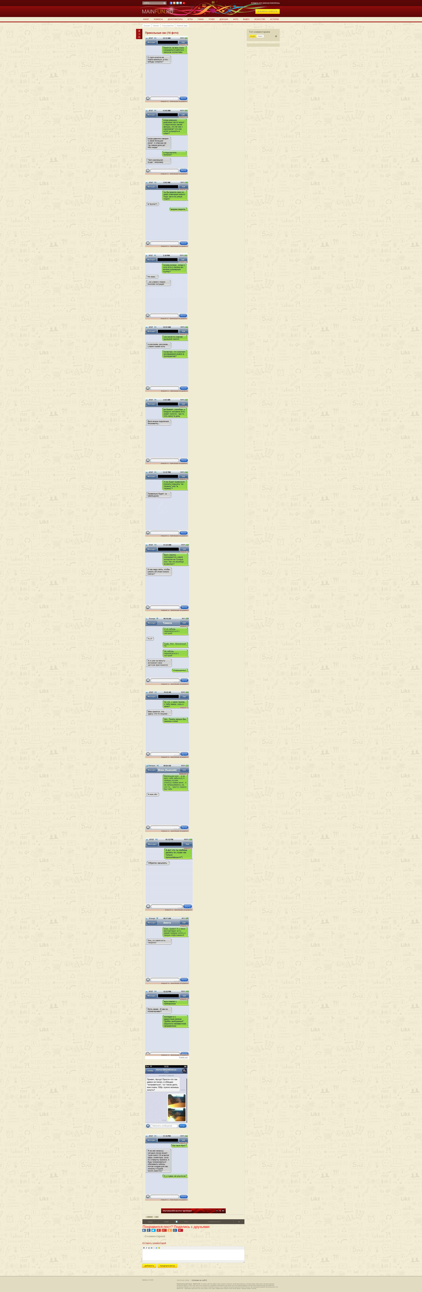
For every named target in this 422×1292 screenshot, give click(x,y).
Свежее (156, 25)
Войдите (254, 3)
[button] (144, 1248)
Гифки (201, 19)
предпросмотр (167, 1265)
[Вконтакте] (180, 3)
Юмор (146, 19)
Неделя (260, 36)
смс (157, 1216)
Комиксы (158, 19)
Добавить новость (267, 11)
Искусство (259, 19)
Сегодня (252, 36)
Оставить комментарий (154, 1243)
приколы (149, 1216)
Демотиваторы (175, 19)
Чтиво (212, 19)
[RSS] (174, 3)
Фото (235, 19)
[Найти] (164, 3)
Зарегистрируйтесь (271, 3)
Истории (274, 19)
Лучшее (147, 25)
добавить (149, 1265)
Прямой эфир (182, 25)
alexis (186, 1221)
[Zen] (184, 3)
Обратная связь (183, 1280)
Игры (190, 19)
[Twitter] (177, 3)
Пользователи (168, 25)
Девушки (224, 19)
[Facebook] (171, 3)
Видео (246, 19)
